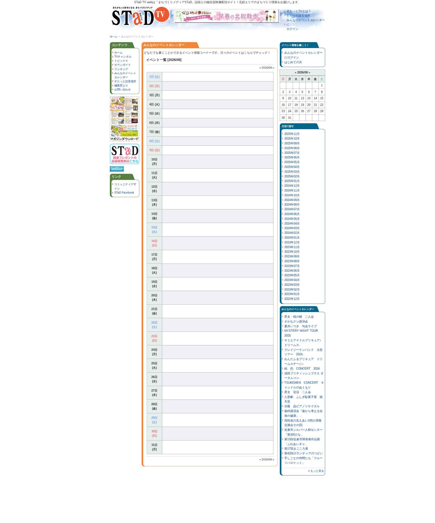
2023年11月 (292, 247)
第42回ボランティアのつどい (303, 453)
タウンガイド (122, 64)
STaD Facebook (124, 192)
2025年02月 (292, 176)
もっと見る (317, 470)
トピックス (121, 60)
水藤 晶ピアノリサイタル (302, 406)
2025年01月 (292, 181)
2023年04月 (292, 280)
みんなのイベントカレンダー (164, 45)
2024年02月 (292, 233)
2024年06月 (292, 214)
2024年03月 (292, 228)
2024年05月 (292, 218)
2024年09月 (292, 200)
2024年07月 (292, 209)
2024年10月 (292, 195)
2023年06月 (292, 270)
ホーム (113, 36)
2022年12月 (292, 298)
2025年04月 (292, 167)
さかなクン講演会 (296, 321)
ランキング (121, 69)
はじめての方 (293, 62)
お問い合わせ (122, 89)
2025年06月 (292, 157)
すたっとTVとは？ (299, 11)
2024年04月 (292, 223)
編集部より (121, 85)
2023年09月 (292, 256)
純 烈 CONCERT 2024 (302, 368)
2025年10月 (292, 138)
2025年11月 (292, 134)
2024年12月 (292, 185)
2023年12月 (292, 242)
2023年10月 (292, 251)
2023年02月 (292, 289)
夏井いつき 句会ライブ (300, 326)
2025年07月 (292, 153)
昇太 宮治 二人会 (297, 392)
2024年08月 (292, 204)
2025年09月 (292, 143)
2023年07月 (292, 266)
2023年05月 (292, 275)
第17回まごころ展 (296, 448)
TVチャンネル (122, 56)
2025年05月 (292, 162)
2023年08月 (292, 261)
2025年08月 (292, 148)
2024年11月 (292, 190)
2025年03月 (292, 171)
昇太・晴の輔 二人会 (299, 316)
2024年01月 (292, 237)
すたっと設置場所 (298, 15)
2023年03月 (292, 284)
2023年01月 (292, 294)
